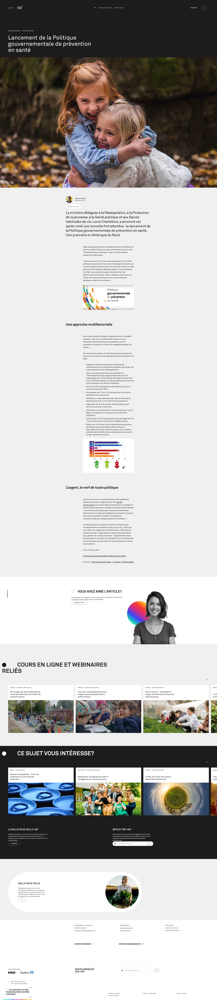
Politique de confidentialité (149, 993)
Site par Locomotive (113, 995)
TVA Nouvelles (128, 562)
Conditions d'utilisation (114, 993)
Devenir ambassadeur (130, 944)
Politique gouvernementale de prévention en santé (104, 556)
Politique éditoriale (181, 993)
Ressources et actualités (105, 7)
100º (95, 7)
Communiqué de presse (101, 562)
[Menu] (10, 7)
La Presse (117, 562)
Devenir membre (82, 944)
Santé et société (119, 7)
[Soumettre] (149, 843)
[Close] (31, 987)
